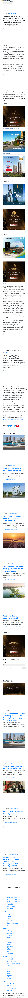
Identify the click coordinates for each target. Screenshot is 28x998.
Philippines (10, 946)
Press (8, 971)
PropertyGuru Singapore (13, 899)
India (8, 941)
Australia (7, 822)
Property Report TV (13, 822)
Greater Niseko (11, 939)
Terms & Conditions (12, 923)
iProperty (9, 903)
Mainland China (11, 933)
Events (10, 728)
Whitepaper (10, 977)
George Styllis (12, 465)
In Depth (9, 479)
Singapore (9, 948)
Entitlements (10, 920)
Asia (6, 626)
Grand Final (10, 953)
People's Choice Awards (13, 963)
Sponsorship (10, 922)
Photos (9, 985)
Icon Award (10, 959)
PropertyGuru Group (12, 895)
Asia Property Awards (13, 710)
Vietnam (7, 728)
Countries (9, 965)
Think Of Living (11, 906)
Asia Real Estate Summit (13, 897)
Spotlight (5, 956)
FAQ (8, 925)
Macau (8, 937)
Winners (9, 973)
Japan (6, 479)
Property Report (12, 13)
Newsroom (6, 968)
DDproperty (10, 904)
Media (4, 981)
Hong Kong (10, 935)
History (9, 918)
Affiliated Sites (7, 894)
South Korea (7, 579)
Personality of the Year (13, 958)
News (13, 728)
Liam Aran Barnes (13, 513)
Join (8, 913)
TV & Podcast (10, 983)
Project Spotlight (11, 961)
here (7, 352)
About (4, 911)
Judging (9, 916)
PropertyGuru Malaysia (13, 901)
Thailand (9, 949)
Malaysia (7, 529)
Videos (8, 987)
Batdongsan (10, 908)
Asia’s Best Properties (11, 626)
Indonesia (7, 874)
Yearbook (9, 990)
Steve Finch (11, 563)
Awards (5, 928)
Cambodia (9, 932)
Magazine (14, 479)
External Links (10, 978)
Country (5, 662)
